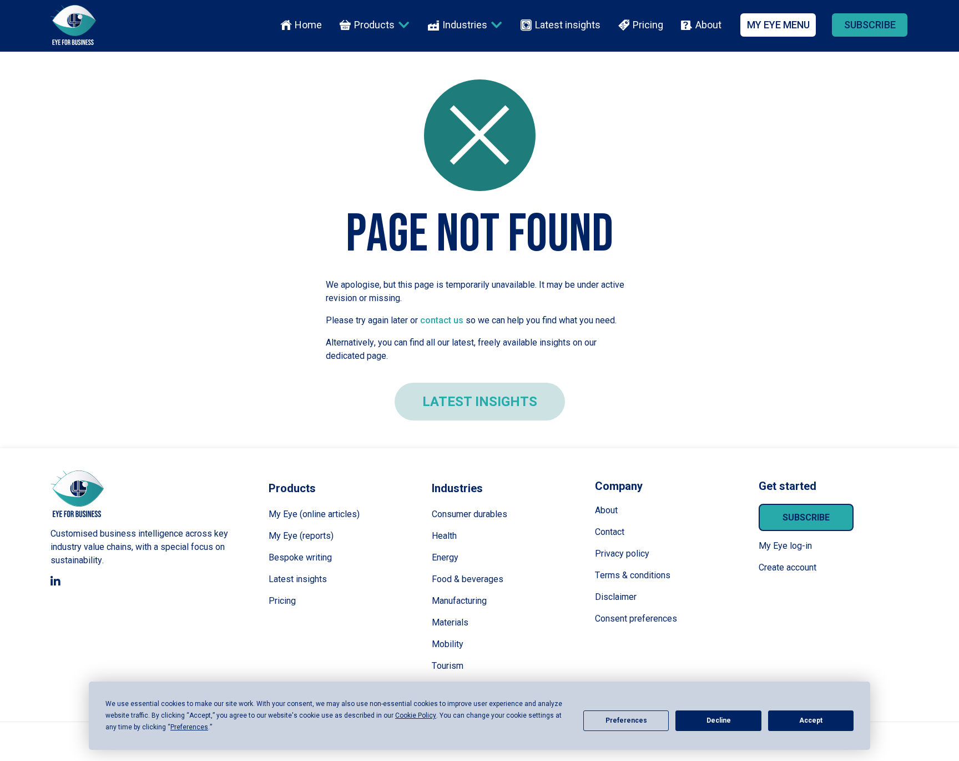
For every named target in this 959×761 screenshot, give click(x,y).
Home (308, 25)
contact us (441, 320)
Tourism (447, 665)
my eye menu (778, 25)
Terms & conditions (632, 575)
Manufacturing (459, 600)
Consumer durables (469, 514)
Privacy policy (622, 553)
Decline (718, 720)
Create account (787, 567)
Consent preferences (636, 618)
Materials (450, 622)
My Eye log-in (785, 545)
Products (374, 25)
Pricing (648, 25)
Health (444, 535)
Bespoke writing (300, 557)
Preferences (626, 720)
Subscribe (806, 517)
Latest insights (567, 25)
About (708, 25)
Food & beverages (467, 579)
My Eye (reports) (301, 535)
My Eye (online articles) (314, 514)
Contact (609, 532)
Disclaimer (616, 597)
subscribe (870, 25)
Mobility (447, 644)
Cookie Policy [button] (415, 715)
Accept (810, 720)
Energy (445, 557)
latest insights (479, 401)
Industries (464, 25)
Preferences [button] (189, 727)
